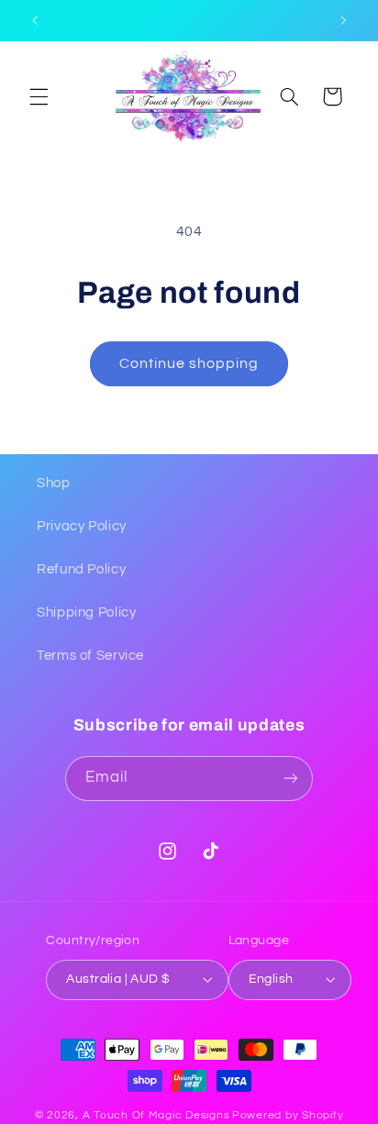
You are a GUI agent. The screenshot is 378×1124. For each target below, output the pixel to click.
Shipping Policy (86, 612)
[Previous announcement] (35, 20)
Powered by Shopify (287, 1115)
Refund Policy (81, 569)
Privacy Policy (82, 526)
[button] (38, 96)
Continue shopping (189, 363)
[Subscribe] (291, 778)
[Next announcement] (343, 20)
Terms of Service (90, 655)
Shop (54, 483)
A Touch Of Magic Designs (156, 1115)
